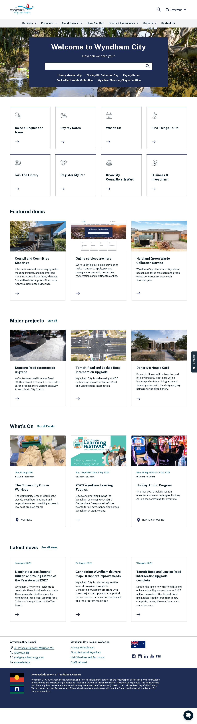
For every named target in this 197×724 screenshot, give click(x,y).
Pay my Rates (131, 75)
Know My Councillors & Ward (120, 177)
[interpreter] (158, 656)
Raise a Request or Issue (29, 130)
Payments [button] (49, 23)
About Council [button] (72, 23)
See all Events (45, 426)
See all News (49, 547)
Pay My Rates (70, 128)
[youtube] (152, 656)
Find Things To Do (165, 128)
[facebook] (133, 656)
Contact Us (168, 23)
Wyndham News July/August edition (119, 80)
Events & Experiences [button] (124, 23)
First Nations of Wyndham (86, 652)
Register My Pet (72, 175)
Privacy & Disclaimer (83, 647)
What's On (113, 128)
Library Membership (70, 75)
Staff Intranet (79, 662)
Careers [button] (150, 23)
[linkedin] (146, 656)
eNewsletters (22, 662)
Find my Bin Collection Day (102, 75)
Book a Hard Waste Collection (74, 80)
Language (174, 9)
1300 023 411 (21, 652)
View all (52, 320)
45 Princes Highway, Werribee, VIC (34, 648)
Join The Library (26, 175)
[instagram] (139, 656)
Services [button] (29, 23)
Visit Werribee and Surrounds (88, 657)
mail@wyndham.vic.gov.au (29, 657)
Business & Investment (160, 177)
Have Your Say (95, 23)
